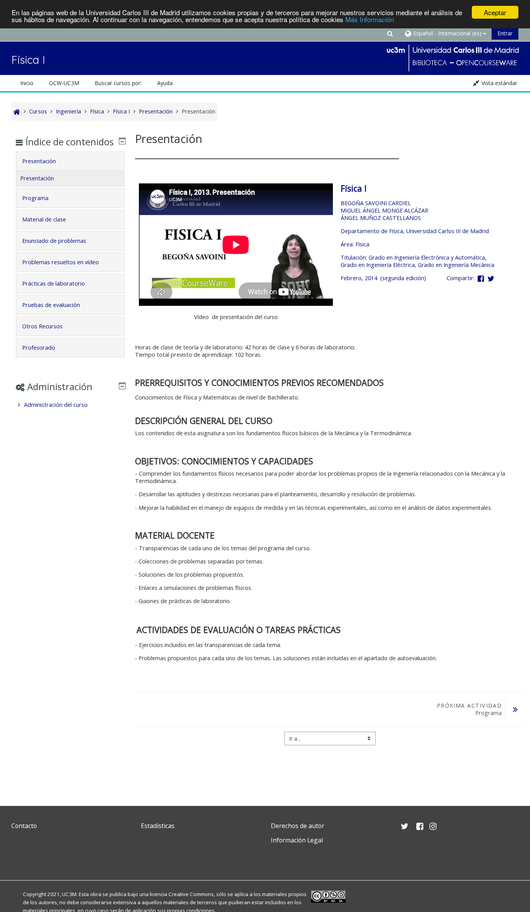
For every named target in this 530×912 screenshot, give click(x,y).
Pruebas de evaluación (51, 305)
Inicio (26, 83)
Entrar (505, 33)
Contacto (24, 825)
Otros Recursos (42, 326)
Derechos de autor (297, 825)
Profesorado (38, 347)
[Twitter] (19, 858)
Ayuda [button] (165, 83)
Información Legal (297, 840)
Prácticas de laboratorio (53, 283)
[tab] (70, 161)
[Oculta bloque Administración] (122, 385)
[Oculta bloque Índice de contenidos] (122, 141)
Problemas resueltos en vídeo (60, 262)
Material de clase (44, 219)
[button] (390, 33)
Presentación (39, 161)
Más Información (369, 19)
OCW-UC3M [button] (64, 83)
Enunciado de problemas (54, 240)
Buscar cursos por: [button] (118, 83)
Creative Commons (191, 894)
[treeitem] (70, 404)
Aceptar (495, 12)
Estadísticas (158, 825)
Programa (35, 198)
